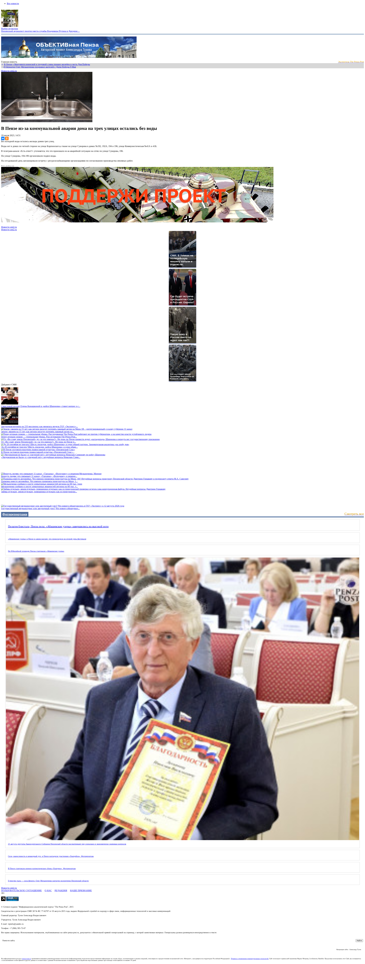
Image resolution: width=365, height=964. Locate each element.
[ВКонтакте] (3, 138)
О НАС (48, 890)
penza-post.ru (26, 958)
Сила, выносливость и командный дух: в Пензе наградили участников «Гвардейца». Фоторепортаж (51, 856)
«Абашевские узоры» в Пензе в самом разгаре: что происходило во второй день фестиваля (47, 539)
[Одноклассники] (7, 138)
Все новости (13, 3)
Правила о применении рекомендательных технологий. (250, 958)
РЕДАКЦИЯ (61, 890)
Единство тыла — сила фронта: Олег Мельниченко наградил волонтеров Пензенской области (48, 881)
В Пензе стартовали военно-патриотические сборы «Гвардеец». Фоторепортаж (42, 868)
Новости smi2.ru (9, 71)
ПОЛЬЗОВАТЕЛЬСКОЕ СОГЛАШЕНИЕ (21, 890)
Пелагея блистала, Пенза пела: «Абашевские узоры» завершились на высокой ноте (58, 526)
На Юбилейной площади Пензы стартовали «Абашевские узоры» (36, 551)
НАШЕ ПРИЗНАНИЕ (81, 890)
